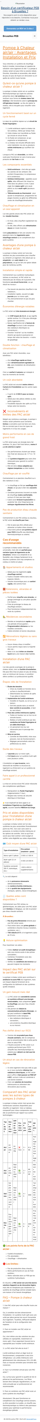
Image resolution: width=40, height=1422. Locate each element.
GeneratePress (31, 1419)
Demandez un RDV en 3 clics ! (20, 28)
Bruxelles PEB (10, 36)
